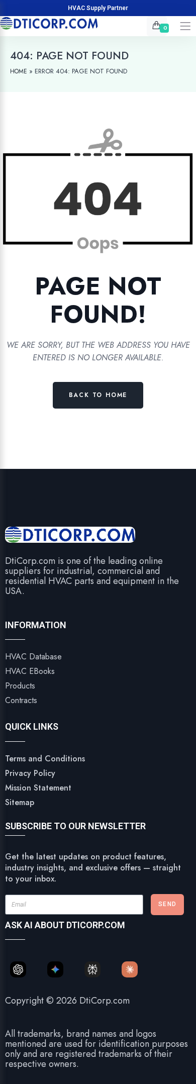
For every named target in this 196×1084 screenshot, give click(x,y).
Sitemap (19, 802)
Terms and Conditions (45, 758)
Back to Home (98, 395)
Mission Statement (38, 788)
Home (18, 71)
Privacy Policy (30, 773)
